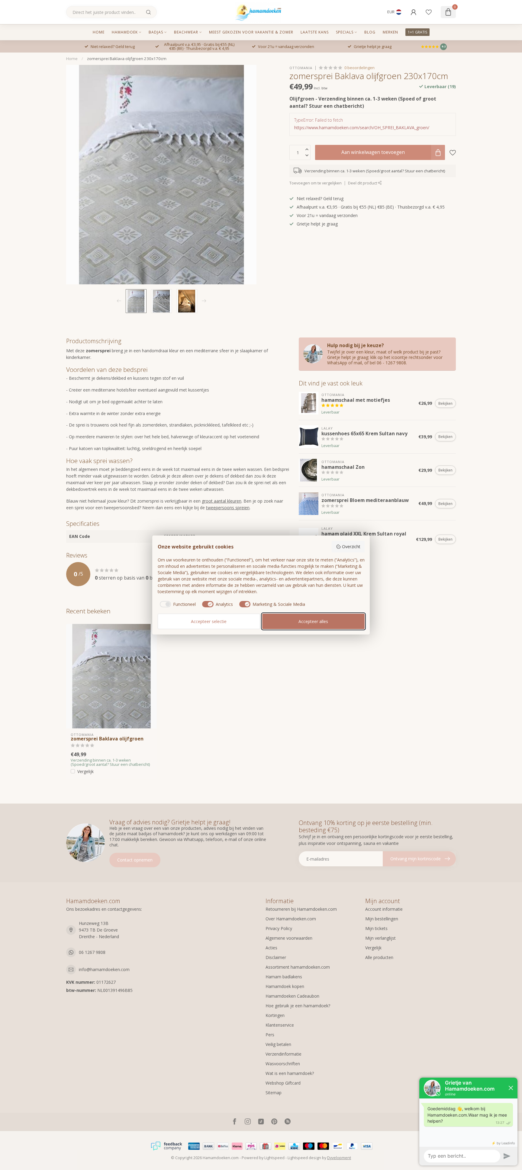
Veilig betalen (278, 1044)
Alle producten (379, 957)
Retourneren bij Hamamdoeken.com (301, 909)
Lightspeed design (304, 1157)
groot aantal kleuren (221, 501)
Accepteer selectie (209, 621)
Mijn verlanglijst (380, 938)
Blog (369, 32)
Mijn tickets (376, 928)
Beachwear (186, 32)
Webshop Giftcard (283, 1083)
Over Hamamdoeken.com (291, 919)
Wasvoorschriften (283, 1063)
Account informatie (384, 909)
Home (99, 32)
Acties (271, 948)
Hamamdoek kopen (285, 986)
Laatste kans (315, 32)
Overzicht (351, 546)
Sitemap (274, 1092)
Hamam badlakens (284, 977)
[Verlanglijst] (429, 12)
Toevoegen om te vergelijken (315, 183)
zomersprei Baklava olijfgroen (107, 739)
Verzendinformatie (283, 1054)
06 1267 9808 (92, 952)
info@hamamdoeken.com (104, 969)
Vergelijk (85, 771)
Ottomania (300, 67)
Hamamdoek (125, 32)
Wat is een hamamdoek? (290, 1073)
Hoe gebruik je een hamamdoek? (298, 1006)
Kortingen (275, 1015)
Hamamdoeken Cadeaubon (292, 996)
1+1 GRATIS (417, 32)
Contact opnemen (135, 860)
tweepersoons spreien (228, 507)
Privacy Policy (279, 928)
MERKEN (390, 32)
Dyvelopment (339, 1157)
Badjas (156, 32)
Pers (270, 1034)
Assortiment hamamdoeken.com (298, 967)
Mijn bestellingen (381, 919)
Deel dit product (363, 183)
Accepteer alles (313, 621)
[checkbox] (177, 604)
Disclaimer (276, 957)
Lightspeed (274, 1157)
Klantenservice (280, 1025)
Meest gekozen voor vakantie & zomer (251, 32)
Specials (344, 32)
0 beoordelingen (359, 67)
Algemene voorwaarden (289, 938)
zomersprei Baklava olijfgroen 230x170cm (126, 58)
